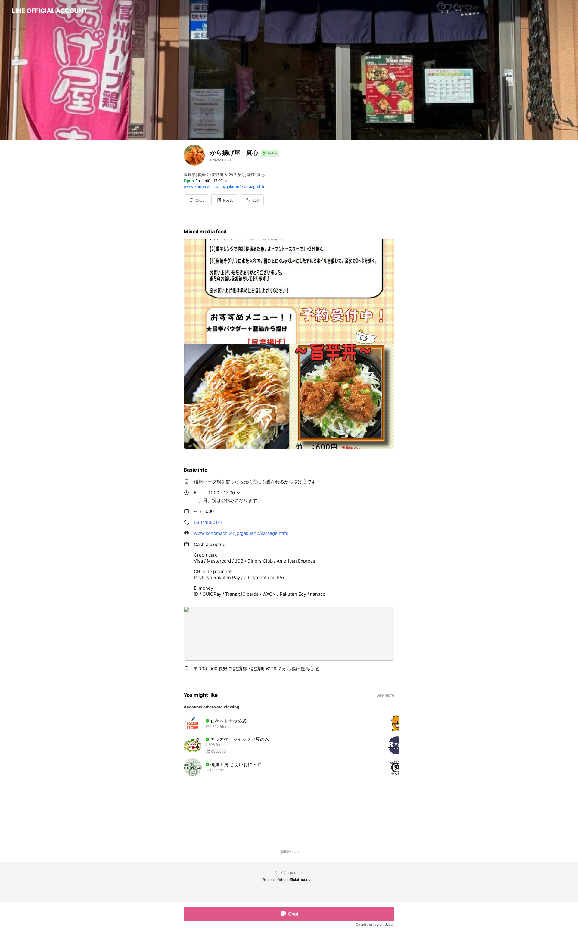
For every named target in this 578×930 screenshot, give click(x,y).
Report (268, 879)
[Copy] (317, 669)
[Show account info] (270, 153)
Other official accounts (296, 879)
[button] (224, 200)
